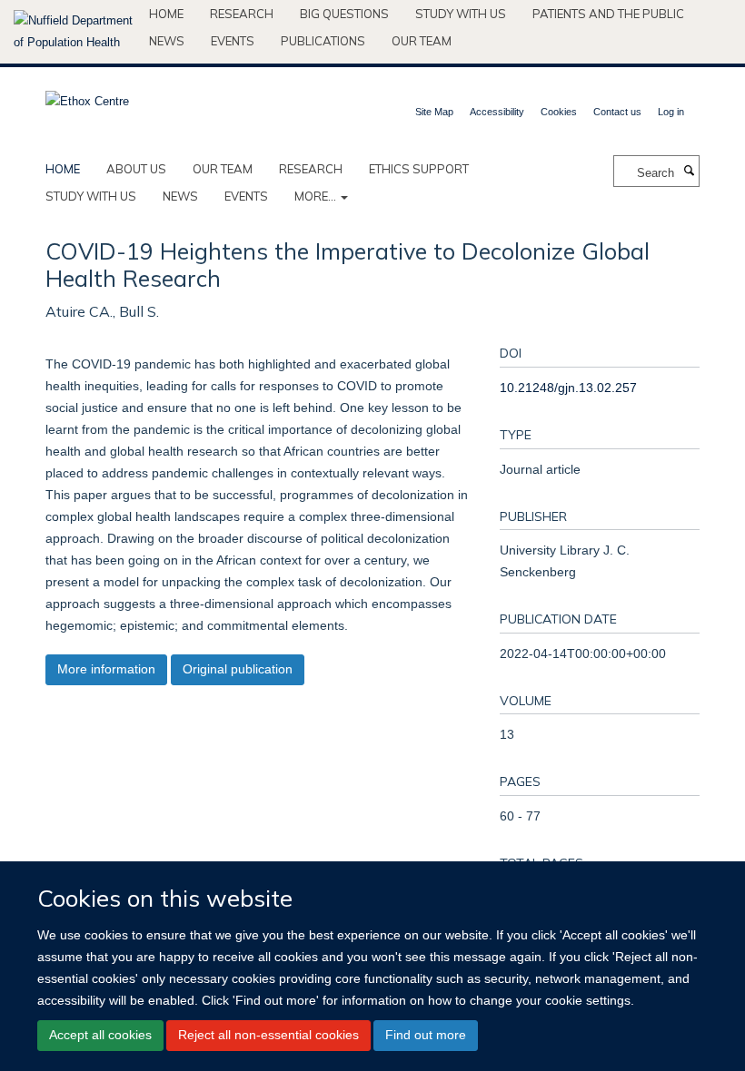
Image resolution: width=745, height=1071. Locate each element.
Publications (323, 41)
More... (316, 196)
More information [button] (106, 669)
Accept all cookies (100, 1034)
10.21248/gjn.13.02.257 (568, 387)
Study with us (460, 13)
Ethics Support (419, 169)
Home (166, 13)
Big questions (344, 13)
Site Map (434, 111)
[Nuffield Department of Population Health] (74, 32)
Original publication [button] (238, 669)
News (166, 41)
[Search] (689, 172)
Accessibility (497, 111)
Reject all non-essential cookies (268, 1034)
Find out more (425, 1034)
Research (241, 13)
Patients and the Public (608, 13)
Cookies (559, 111)
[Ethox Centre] (87, 96)
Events (232, 41)
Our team (422, 41)
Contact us (617, 111)
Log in (671, 111)
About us (136, 169)
